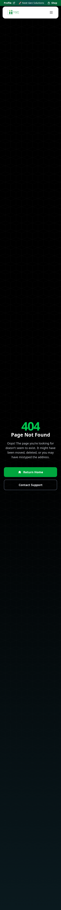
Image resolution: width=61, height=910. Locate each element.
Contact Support (30, 485)
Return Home (33, 472)
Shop (54, 2)
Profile (7, 2)
